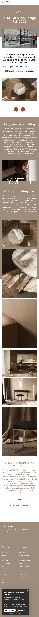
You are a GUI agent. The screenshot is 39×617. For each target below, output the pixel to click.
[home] (6, 2)
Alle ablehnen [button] (22, 610)
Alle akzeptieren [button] (9, 610)
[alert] (15, 602)
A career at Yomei (24, 555)
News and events (24, 577)
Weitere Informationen (20, 606)
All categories (6, 552)
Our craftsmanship (25, 552)
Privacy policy (6, 580)
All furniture (5, 550)
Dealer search (6, 563)
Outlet (4, 555)
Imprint (4, 577)
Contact (22, 563)
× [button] (27, 590)
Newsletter (23, 580)
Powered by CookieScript (15, 613)
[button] (34, 2)
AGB (3, 582)
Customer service (24, 566)
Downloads (5, 568)
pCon (3, 566)
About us (22, 550)
